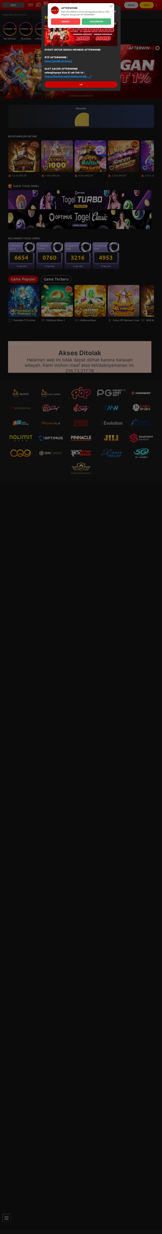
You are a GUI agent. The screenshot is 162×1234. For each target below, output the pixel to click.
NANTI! (65, 21)
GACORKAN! (96, 21)
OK (81, 84)
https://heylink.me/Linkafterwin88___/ (68, 76)
